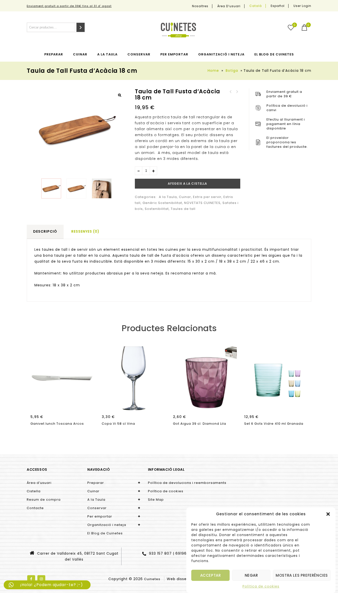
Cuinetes (152, 579)
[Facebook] (31, 579)
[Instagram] (41, 579)
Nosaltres (200, 6)
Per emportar (174, 54)
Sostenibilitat (157, 208)
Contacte (35, 508)
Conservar (138, 54)
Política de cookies (260, 586)
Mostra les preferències (302, 575)
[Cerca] (80, 27)
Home (213, 70)
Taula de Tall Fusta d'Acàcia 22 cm (230, 92)
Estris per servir (207, 197)
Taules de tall (183, 208)
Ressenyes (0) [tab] (85, 231)
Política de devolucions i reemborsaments (187, 482)
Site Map (156, 499)
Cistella (34, 491)
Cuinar (80, 54)
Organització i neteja (221, 54)
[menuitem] (256, 6)
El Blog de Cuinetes (274, 54)
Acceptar (210, 575)
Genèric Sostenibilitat (162, 202)
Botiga (232, 70)
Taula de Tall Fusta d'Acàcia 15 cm (237, 92)
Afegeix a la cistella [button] (62, 404)
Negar (251, 575)
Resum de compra (44, 499)
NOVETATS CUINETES (202, 202)
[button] (328, 514)
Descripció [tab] (45, 231)
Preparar (53, 54)
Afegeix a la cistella (187, 183)
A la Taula (107, 54)
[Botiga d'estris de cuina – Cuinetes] (178, 30)
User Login (302, 6)
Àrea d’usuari (229, 6)
